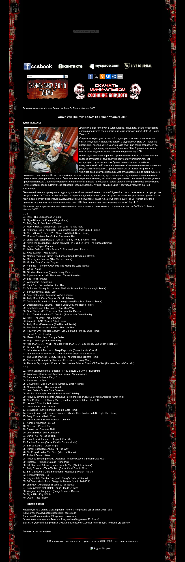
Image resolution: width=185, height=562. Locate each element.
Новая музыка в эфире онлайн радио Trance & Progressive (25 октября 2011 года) (67, 509)
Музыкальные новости (71, 522)
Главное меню (30, 108)
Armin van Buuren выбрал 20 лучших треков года (49, 516)
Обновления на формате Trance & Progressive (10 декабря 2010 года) (61, 519)
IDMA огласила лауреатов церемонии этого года (49, 513)
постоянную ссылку (119, 522)
